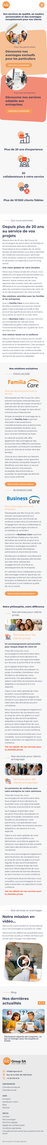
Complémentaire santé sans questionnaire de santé (22, 1132)
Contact (6, 1116)
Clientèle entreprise (11, 1087)
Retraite (6, 1107)
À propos (6, 1099)
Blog (4, 1105)
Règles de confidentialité (13, 1125)
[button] (43, 1003)
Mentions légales (9, 1122)
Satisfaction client (10, 1102)
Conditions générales (11, 1128)
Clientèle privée (9, 1090)
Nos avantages (9, 1119)
